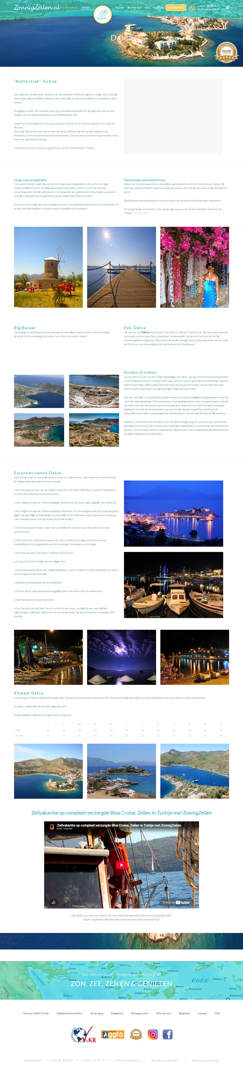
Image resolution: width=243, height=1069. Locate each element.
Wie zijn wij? (163, 1013)
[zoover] (136, 1039)
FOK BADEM (141, 213)
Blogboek (184, 1013)
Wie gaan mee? (140, 1013)
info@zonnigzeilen (33, 1060)
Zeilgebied (117, 1013)
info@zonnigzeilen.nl (208, 9)
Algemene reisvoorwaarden (205, 1060)
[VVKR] (83, 1041)
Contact (202, 1013)
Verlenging (96, 1013)
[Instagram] (153, 1038)
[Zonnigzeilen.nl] (104, 14)
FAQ (217, 1013)
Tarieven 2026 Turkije (36, 1013)
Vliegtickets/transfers (69, 1013)
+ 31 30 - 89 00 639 (207, 6)
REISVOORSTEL (175, 7)
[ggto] (112, 1037)
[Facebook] (168, 1038)
